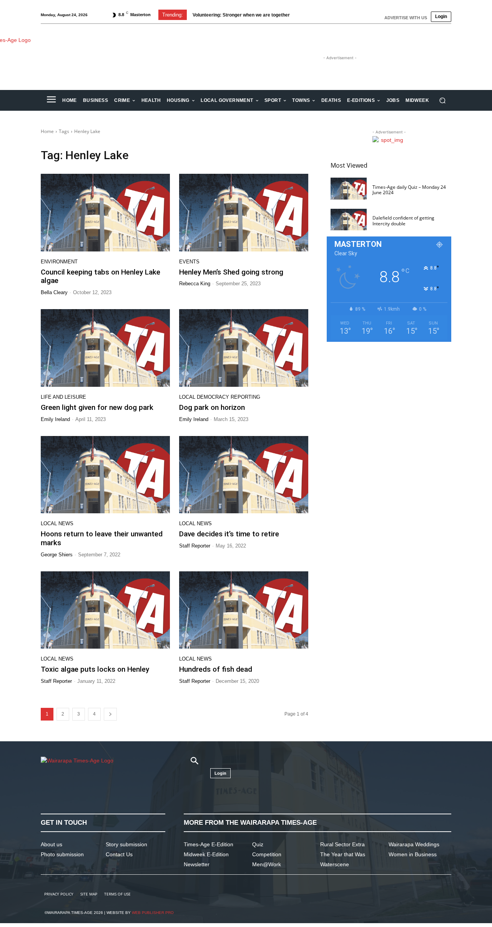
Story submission (126, 844)
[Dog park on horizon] (243, 348)
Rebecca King (194, 283)
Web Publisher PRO (153, 912)
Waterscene (334, 864)
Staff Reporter (194, 546)
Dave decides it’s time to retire (229, 533)
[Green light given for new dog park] (105, 348)
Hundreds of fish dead (215, 669)
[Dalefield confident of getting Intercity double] (349, 220)
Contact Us (119, 854)
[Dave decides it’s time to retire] (243, 475)
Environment (59, 261)
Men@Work (266, 864)
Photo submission (62, 854)
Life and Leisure (63, 396)
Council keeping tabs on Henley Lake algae (100, 276)
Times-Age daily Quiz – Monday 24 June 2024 (409, 190)
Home (47, 131)
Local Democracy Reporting (219, 396)
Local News (57, 523)
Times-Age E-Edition (208, 844)
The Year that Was (342, 854)
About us (51, 844)
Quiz (257, 844)
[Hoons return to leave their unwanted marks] (105, 475)
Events (189, 261)
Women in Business (413, 854)
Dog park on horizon (212, 407)
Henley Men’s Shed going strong (231, 272)
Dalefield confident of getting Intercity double (403, 220)
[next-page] (110, 714)
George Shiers (57, 555)
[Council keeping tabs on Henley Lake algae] (105, 212)
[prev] (304, 15)
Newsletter (196, 864)
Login (441, 16)
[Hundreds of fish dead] (243, 610)
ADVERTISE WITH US (405, 17)
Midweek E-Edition (206, 854)
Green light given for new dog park (97, 407)
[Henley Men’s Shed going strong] (243, 212)
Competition (266, 854)
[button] (442, 101)
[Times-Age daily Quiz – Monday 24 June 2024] (349, 189)
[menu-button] (51, 100)
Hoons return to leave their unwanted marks (102, 538)
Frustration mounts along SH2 (233, 15)
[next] (316, 15)
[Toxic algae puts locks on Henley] (105, 610)
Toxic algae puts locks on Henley (95, 669)
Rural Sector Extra (342, 844)
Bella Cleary (54, 292)
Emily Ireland (55, 419)
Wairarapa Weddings (414, 844)
